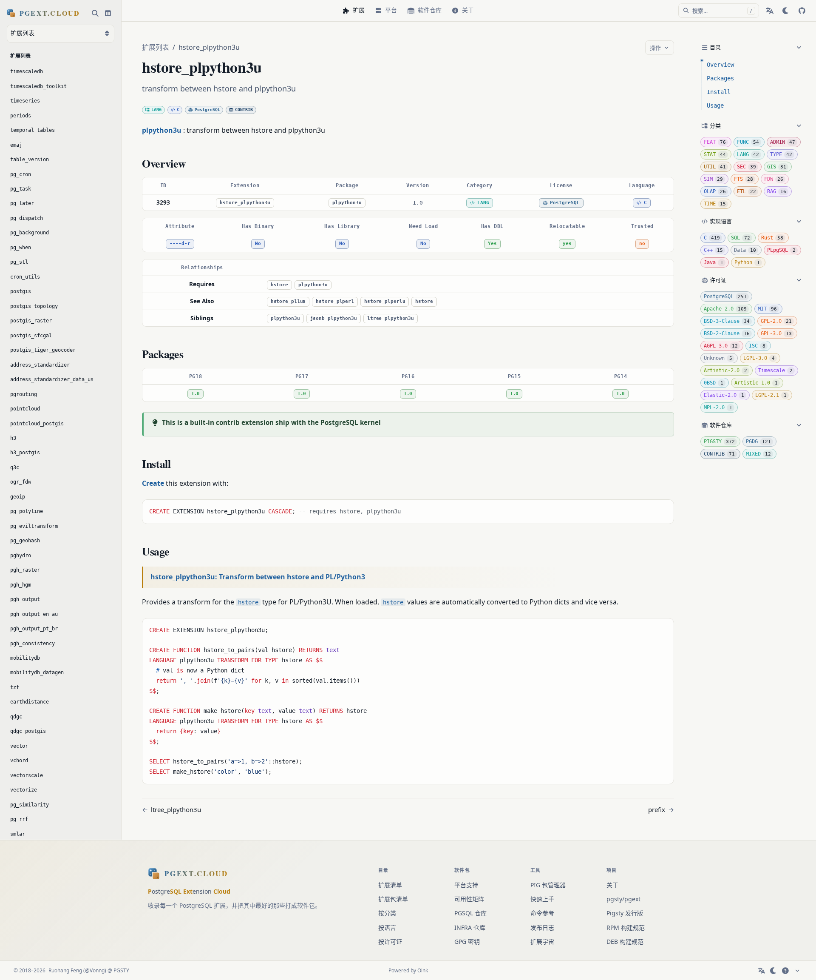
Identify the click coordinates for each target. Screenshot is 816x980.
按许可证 (390, 941)
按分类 (387, 913)
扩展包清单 (393, 899)
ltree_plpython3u (390, 318)
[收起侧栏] (108, 13)
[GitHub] (802, 10)
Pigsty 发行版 (624, 913)
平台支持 (466, 885)
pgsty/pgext (623, 899)
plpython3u (347, 202)
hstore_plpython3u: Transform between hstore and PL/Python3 (257, 576)
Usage (715, 105)
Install (719, 91)
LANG (156, 109)
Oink (422, 970)
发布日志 (542, 927)
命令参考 (542, 913)
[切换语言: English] (769, 10)
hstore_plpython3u (245, 202)
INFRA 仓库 (469, 927)
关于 (612, 885)
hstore (279, 285)
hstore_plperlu (384, 301)
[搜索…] (95, 13)
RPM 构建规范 (625, 927)
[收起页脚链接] (797, 971)
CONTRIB (244, 109)
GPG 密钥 (467, 941)
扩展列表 (155, 47)
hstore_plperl (335, 301)
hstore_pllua (288, 301)
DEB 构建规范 (624, 941)
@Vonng (95, 970)
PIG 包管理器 (548, 885)
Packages (720, 78)
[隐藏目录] (704, 48)
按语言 (387, 927)
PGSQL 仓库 (470, 913)
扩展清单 (390, 885)
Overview (720, 64)
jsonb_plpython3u (333, 318)
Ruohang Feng (65, 970)
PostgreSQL (207, 109)
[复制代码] (664, 509)
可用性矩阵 (469, 899)
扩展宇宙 (542, 941)
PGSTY (121, 970)
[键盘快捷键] (785, 971)
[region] (408, 194)
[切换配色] (786, 10)
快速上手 (542, 899)
